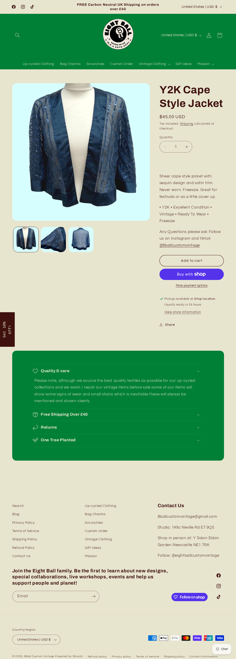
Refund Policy (23, 548)
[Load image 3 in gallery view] (81, 239)
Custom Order (96, 531)
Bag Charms (95, 514)
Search (18, 506)
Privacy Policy (23, 522)
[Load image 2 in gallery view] (53, 239)
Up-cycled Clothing (100, 506)
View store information (182, 312)
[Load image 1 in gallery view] (25, 239)
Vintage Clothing (98, 539)
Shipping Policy (24, 539)
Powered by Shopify (69, 656)
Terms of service (147, 656)
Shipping (186, 123)
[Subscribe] (93, 596)
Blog (16, 514)
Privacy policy (121, 656)
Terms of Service (25, 531)
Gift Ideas (93, 548)
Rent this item (191, 161)
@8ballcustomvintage (179, 245)
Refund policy (97, 656)
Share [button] (170, 325)
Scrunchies (94, 522)
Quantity (166, 137)
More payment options (192, 285)
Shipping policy (174, 656)
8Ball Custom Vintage (39, 656)
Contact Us (21, 556)
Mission (91, 556)
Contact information (203, 656)
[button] (17, 35)
